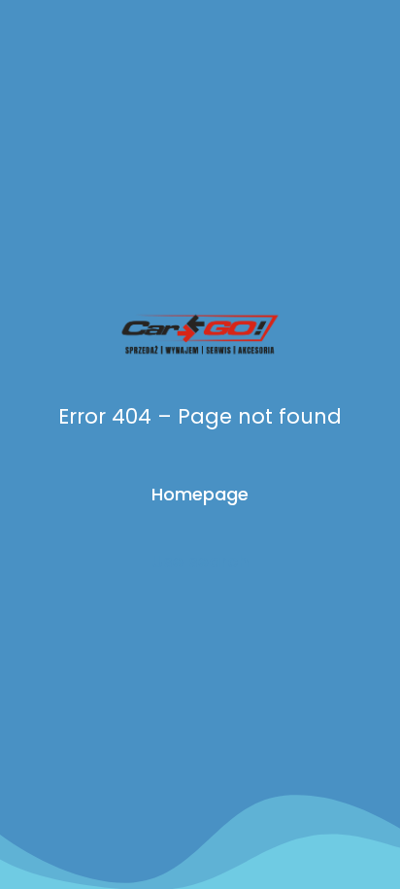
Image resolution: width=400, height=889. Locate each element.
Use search (200, 561)
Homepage (200, 494)
